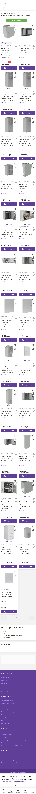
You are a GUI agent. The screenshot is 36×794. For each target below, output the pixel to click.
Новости (4, 680)
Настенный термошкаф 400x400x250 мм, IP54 (24, 505)
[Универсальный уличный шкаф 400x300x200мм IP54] (9, 578)
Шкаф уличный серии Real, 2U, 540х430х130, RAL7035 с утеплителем (6, 324)
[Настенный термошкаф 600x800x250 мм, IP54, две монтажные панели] (27, 170)
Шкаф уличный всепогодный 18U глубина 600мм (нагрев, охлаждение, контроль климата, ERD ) (7, 278)
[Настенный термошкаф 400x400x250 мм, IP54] (27, 487)
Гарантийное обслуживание (10, 712)
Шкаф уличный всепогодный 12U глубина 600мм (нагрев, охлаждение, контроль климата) (7, 460)
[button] (33, 20)
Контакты (4, 683)
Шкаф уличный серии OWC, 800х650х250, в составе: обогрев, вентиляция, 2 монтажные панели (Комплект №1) (25, 52)
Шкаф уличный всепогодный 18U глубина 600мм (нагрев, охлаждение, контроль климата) (25, 278)
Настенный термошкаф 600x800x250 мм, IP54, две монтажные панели (24, 188)
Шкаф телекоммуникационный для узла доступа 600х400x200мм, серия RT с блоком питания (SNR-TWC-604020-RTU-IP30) (25, 369)
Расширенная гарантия (9, 715)
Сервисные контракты (8, 703)
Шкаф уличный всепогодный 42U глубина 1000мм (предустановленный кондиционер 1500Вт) (7, 97)
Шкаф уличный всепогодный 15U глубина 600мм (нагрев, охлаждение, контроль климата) (25, 414)
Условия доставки (7, 709)
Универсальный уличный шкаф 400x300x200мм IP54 (6, 596)
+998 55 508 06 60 (6, 735)
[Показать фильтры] (33, 20)
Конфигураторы (6, 724)
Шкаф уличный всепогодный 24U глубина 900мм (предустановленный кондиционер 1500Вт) (7, 188)
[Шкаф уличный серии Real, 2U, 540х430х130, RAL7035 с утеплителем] (9, 306)
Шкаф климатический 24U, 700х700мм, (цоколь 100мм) (6, 550)
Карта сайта (5, 692)
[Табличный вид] (2, 20)
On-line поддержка (7, 700)
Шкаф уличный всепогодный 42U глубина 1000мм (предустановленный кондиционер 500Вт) (25, 142)
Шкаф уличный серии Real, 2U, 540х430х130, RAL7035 (24, 324)
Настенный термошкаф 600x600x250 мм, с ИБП (25, 233)
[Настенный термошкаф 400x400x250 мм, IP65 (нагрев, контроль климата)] (9, 32)
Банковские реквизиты (8, 686)
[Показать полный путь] (4, 8)
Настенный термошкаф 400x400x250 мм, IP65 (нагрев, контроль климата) (7, 52)
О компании (5, 677)
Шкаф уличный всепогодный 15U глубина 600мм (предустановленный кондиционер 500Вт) (7, 233)
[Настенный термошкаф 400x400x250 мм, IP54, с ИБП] (9, 487)
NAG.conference (6, 721)
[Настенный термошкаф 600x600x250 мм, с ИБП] (27, 215)
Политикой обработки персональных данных (14, 781)
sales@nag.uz (5, 738)
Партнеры (4, 689)
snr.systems (4, 718)
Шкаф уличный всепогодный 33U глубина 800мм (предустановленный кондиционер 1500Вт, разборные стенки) (7, 369)
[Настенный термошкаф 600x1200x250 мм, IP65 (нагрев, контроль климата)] (27, 442)
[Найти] (29, 3)
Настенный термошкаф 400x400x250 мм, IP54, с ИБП (6, 505)
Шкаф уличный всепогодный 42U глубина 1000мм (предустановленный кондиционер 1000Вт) (25, 97)
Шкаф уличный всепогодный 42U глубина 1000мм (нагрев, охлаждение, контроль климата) (7, 414)
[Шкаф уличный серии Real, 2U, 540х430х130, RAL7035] (27, 306)
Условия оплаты (6, 706)
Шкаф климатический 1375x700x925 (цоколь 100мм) (24, 550)
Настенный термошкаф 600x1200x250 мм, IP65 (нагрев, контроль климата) (25, 460)
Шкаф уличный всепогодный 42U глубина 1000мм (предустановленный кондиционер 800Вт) (7, 142)
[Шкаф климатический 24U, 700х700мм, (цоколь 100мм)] (9, 532)
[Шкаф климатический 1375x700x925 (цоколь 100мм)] (27, 532)
